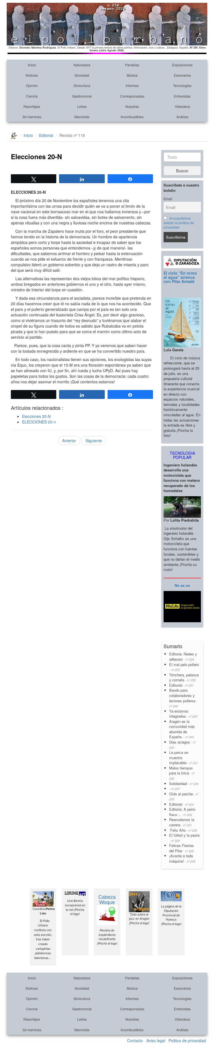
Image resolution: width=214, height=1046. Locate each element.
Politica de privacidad (187, 1040)
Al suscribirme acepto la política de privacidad (179, 222)
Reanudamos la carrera (181, 822)
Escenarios (182, 75)
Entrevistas (182, 96)
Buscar (182, 170)
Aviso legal (155, 1040)
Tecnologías (182, 85)
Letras (82, 106)
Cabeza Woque (107, 899)
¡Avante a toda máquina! (182, 858)
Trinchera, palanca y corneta (184, 677)
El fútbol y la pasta (184, 837)
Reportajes (31, 106)
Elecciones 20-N (36, 416)
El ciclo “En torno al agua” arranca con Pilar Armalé (180, 277)
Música (132, 75)
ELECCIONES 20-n (39, 422)
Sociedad (82, 75)
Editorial (46, 135)
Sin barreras (32, 116)
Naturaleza (82, 64)
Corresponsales (132, 96)
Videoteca (182, 106)
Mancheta (81, 116)
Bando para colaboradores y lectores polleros (183, 697)
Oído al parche (183, 796)
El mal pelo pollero (184, 667)
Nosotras (132, 106)
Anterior (69, 440)
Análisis (182, 116)
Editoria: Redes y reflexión (183, 656)
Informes (132, 85)
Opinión (32, 85)
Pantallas (132, 64)
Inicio (32, 64)
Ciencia (32, 96)
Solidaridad (183, 783)
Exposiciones (182, 64)
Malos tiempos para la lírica (181, 773)
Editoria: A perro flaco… (182, 812)
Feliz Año (183, 830)
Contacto (135, 1040)
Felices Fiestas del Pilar (181, 848)
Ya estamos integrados (183, 713)
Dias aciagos (182, 744)
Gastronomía (82, 96)
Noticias (32, 75)
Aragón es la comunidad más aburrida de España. (182, 729)
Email (168, 199)
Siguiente (94, 440)
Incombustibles (132, 116)
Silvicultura (82, 85)
